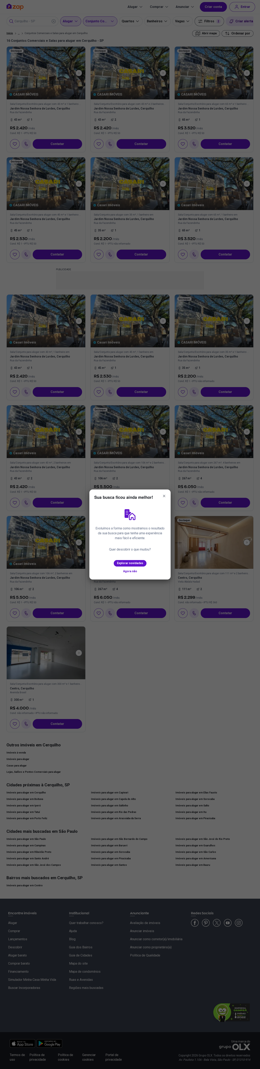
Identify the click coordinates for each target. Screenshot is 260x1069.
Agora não (130, 571)
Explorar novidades (130, 563)
